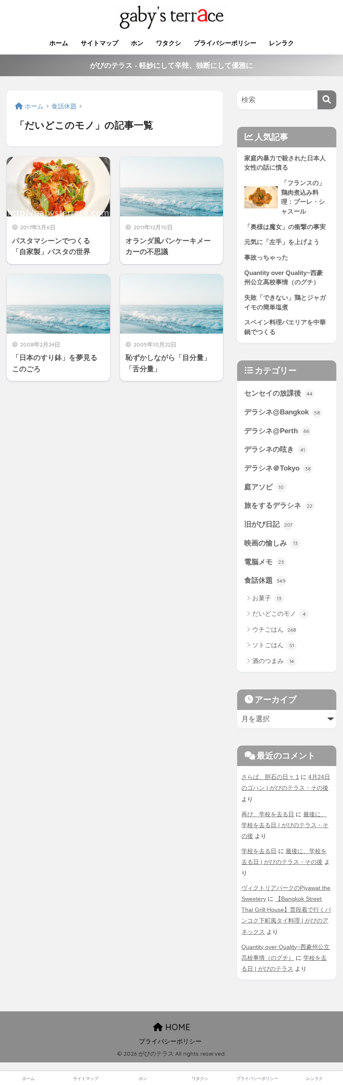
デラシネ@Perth (276, 431)
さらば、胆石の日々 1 (270, 777)
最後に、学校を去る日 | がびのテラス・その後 (284, 825)
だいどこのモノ (279, 613)
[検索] (326, 99)
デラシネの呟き (274, 449)
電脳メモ (264, 562)
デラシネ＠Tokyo (277, 468)
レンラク (281, 42)
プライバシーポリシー (225, 42)
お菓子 (267, 598)
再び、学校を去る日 (267, 814)
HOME (176, 1027)
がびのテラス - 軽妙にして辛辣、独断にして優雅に (171, 65)
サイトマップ (99, 42)
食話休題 (265, 580)
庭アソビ (264, 487)
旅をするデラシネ (278, 505)
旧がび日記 (268, 524)
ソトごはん (273, 644)
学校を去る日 (258, 851)
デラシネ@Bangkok (282, 412)
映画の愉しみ (271, 543)
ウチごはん (274, 629)
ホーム (58, 42)
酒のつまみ (273, 660)
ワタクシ (168, 42)
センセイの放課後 (278, 393)
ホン (137, 42)
